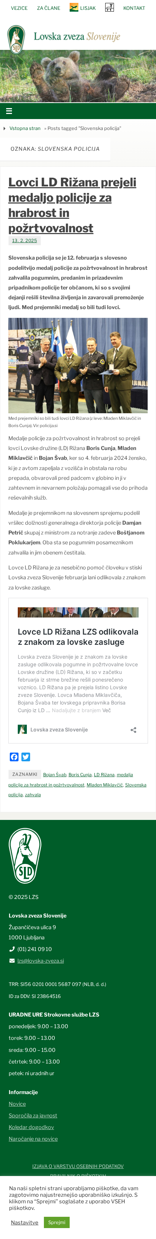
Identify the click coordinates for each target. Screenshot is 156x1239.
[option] (78, 76)
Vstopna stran (25, 128)
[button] (56, 93)
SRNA (110, 7)
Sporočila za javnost (33, 1115)
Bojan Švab (54, 774)
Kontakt (134, 8)
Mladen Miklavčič (105, 785)
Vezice (19, 8)
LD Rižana (104, 774)
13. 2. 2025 (24, 240)
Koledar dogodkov (31, 1127)
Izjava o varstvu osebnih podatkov (78, 1166)
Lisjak (88, 8)
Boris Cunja (80, 774)
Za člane (48, 8)
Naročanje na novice (33, 1139)
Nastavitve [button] (24, 1222)
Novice (17, 1104)
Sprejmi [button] (56, 1222)
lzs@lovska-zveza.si (40, 961)
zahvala (33, 794)
